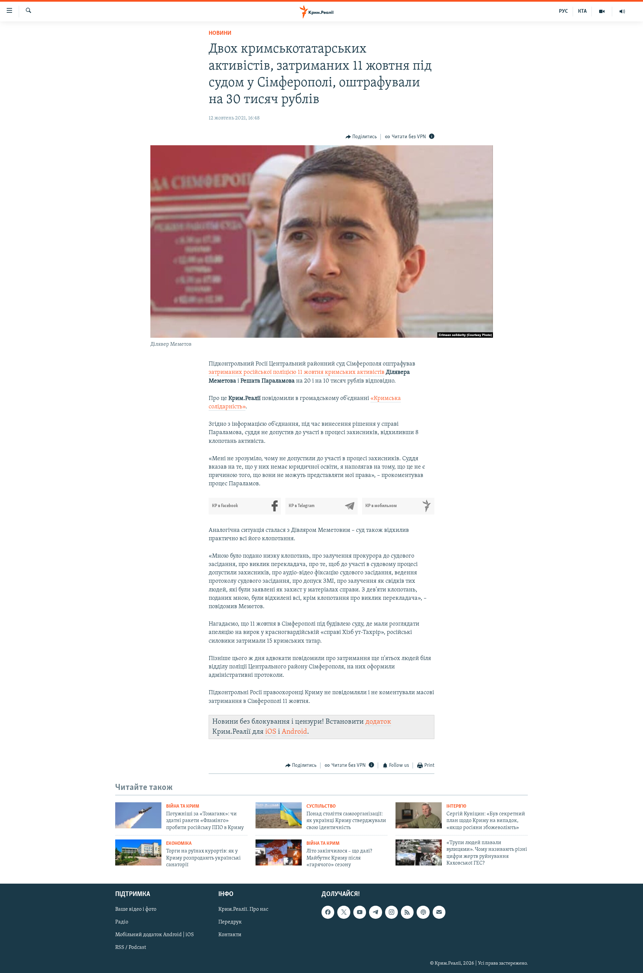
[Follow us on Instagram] (391, 912)
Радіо (121, 922)
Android (294, 731)
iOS (270, 731)
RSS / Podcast (130, 948)
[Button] (361, 137)
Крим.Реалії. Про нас (243, 909)
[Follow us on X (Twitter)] (343, 912)
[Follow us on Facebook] (328, 912)
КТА (582, 11)
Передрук (230, 922)
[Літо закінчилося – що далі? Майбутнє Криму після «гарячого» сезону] (279, 852)
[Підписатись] (439, 912)
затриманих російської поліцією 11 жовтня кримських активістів (296, 373)
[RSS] (407, 912)
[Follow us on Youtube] (359, 912)
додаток (378, 721)
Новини (220, 33)
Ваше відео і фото (135, 909)
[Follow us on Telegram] (375, 912)
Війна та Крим (182, 806)
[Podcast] (423, 912)
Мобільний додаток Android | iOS (154, 935)
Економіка (179, 843)
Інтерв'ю (456, 806)
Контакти (229, 935)
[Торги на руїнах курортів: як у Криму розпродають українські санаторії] (138, 852)
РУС (563, 11)
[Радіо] (622, 11)
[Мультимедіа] (602, 11)
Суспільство (321, 806)
